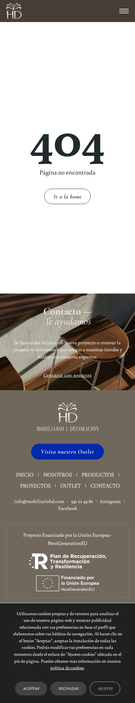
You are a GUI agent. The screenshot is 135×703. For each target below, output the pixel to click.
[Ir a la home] (14, 11)
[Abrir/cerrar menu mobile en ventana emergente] (124, 11)
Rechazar (68, 688)
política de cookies (67, 668)
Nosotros (57, 474)
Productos (98, 474)
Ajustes (105, 688)
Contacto (105, 485)
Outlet (70, 485)
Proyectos (35, 485)
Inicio (25, 474)
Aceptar (31, 688)
